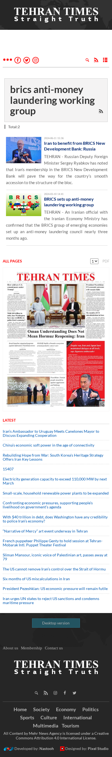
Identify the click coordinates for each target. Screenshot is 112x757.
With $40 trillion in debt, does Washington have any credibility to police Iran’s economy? (55, 519)
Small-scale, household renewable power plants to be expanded (56, 493)
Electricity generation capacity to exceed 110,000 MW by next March (55, 481)
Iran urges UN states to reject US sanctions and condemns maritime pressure (51, 600)
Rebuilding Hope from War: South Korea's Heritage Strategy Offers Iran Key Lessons (53, 457)
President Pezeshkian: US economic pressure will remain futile (55, 588)
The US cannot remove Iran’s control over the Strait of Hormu (54, 569)
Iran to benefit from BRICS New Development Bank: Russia (74, 145)
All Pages (12, 261)
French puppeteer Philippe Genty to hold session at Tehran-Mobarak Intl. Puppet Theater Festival (52, 542)
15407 (8, 469)
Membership (31, 648)
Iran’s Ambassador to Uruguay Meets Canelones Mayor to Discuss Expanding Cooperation (51, 433)
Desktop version (56, 623)
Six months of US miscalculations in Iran (36, 578)
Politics (90, 709)
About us (10, 648)
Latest (9, 420)
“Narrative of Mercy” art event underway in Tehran (45, 531)
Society (41, 709)
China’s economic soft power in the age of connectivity (48, 445)
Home (20, 709)
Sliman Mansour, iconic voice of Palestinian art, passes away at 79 (55, 557)
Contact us (54, 648)
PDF (105, 261)
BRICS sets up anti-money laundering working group (69, 201)
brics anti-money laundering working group (52, 100)
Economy (66, 709)
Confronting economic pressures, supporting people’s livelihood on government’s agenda (48, 505)
